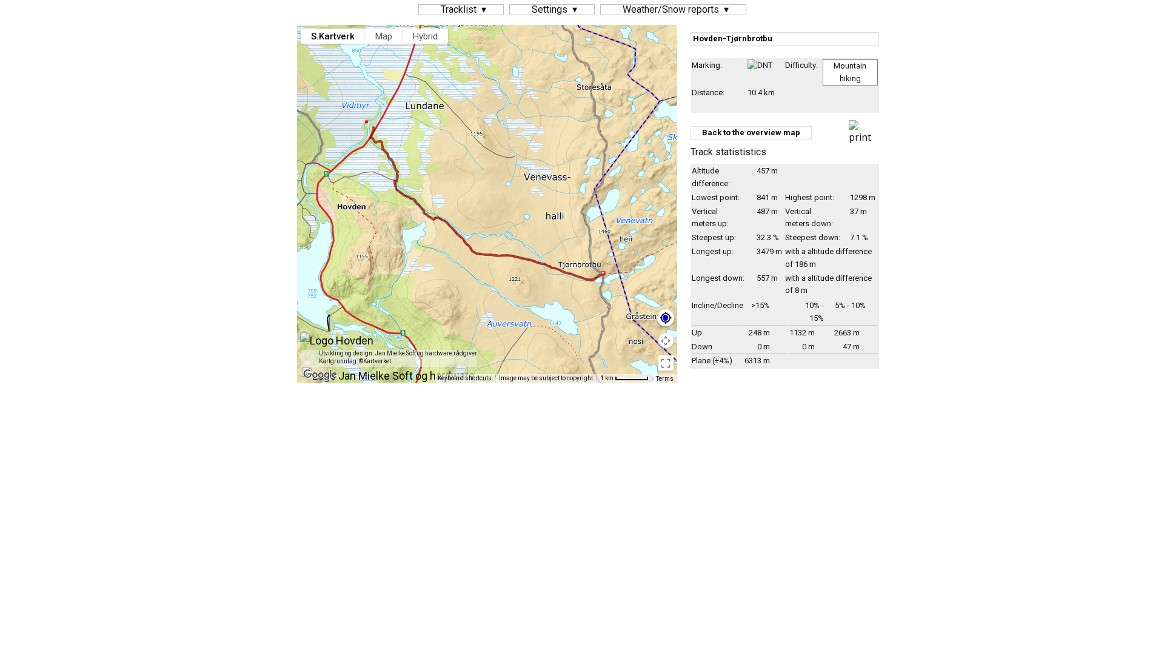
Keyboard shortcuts (465, 378)
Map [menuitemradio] (383, 36)
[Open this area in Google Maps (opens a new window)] (320, 375)
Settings (549, 9)
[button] (592, 72)
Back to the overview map (751, 132)
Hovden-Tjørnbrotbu (732, 38)
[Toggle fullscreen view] (666, 363)
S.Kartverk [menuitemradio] (333, 36)
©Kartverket (375, 361)
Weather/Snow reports (671, 9)
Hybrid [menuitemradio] (425, 36)
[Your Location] (665, 317)
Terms (665, 378)
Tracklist (459, 9)
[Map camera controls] (666, 340)
